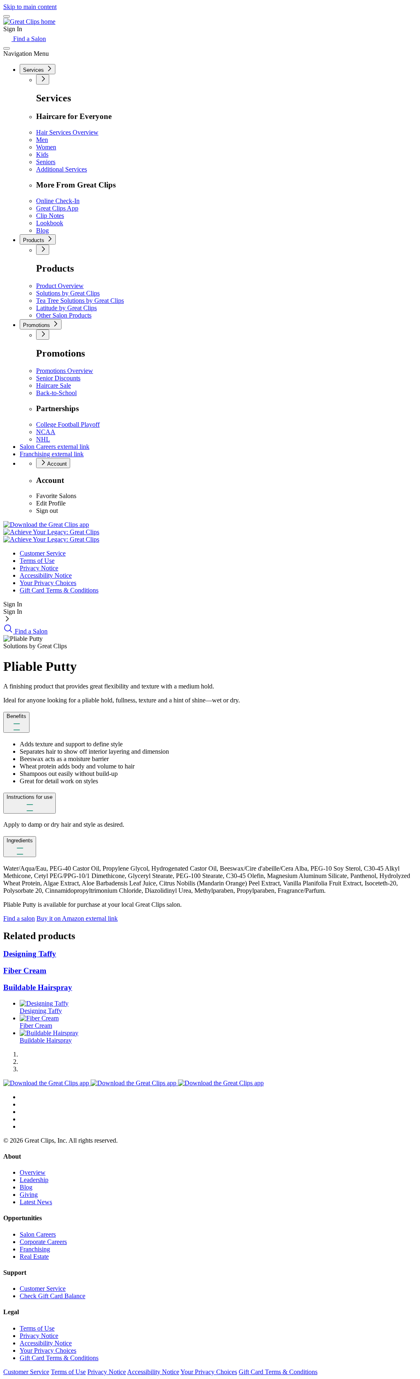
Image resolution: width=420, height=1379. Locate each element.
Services (34, 70)
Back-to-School (56, 392)
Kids (42, 154)
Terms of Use (37, 560)
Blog (42, 230)
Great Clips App (57, 208)
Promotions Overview (64, 370)
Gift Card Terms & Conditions (59, 590)
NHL (43, 439)
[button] (16, 722)
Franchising (52, 454)
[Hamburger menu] (6, 16)
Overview (33, 1172)
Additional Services (61, 169)
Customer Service (43, 553)
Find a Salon (28, 38)
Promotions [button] (37, 325)
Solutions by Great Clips (68, 293)
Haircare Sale (53, 385)
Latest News (36, 1201)
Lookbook (49, 223)
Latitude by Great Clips (66, 307)
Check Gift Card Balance (52, 1295)
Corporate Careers (43, 1241)
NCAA (45, 431)
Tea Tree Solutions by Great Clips (80, 300)
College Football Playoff (68, 424)
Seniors (45, 161)
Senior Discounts (58, 378)
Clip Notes (50, 215)
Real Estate (34, 1256)
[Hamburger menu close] (6, 48)
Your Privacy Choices (48, 582)
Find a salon (19, 918)
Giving (29, 1194)
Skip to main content (30, 6)
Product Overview (60, 285)
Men (42, 139)
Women (46, 147)
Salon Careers (54, 446)
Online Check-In (58, 200)
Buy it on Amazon (77, 918)
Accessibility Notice (46, 575)
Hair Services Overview (67, 132)
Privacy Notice (39, 568)
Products (34, 240)
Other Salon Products (63, 315)
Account (56, 464)
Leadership (34, 1179)
